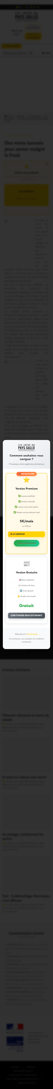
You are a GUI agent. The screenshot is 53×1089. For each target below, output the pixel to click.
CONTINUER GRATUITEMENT (26, 615)
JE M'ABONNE (17, 534)
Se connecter (32, 634)
